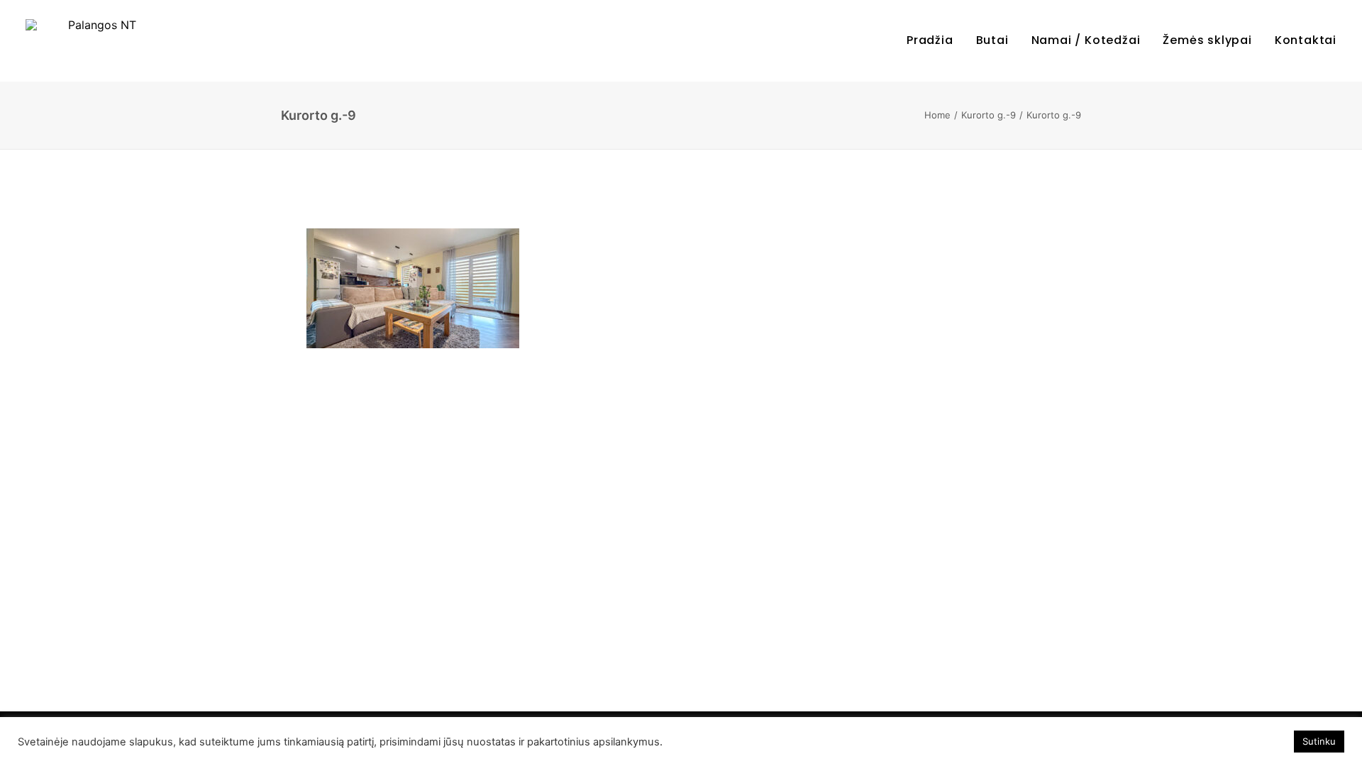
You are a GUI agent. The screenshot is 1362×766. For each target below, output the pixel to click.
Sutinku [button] (1319, 741)
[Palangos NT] (96, 40)
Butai (992, 40)
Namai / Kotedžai (1086, 40)
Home (937, 115)
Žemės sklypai (1207, 40)
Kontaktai (1305, 40)
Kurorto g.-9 (988, 115)
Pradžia (930, 40)
